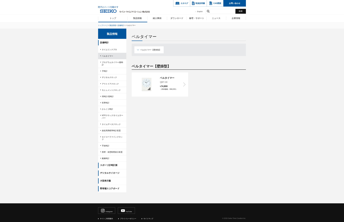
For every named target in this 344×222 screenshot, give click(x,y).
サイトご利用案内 (106, 219)
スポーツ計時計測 (108, 165)
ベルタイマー (107, 56)
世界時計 (105, 103)
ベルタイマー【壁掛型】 (150, 50)
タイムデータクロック (111, 124)
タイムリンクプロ (109, 49)
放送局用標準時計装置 (111, 130)
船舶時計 (105, 158)
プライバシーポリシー (128, 219)
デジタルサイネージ (109, 173)
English (200, 11)
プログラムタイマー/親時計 (112, 63)
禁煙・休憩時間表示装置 (112, 152)
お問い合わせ (234, 3)
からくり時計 (107, 109)
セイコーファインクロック (112, 138)
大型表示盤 (105, 181)
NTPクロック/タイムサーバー (112, 116)
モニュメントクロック (111, 90)
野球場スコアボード (109, 188)
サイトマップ (148, 219)
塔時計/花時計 (108, 96)
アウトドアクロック (110, 84)
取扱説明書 (200, 3)
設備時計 (104, 42)
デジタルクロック (109, 77)
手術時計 (105, 146)
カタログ (184, 3)
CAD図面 (217, 3)
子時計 (105, 71)
